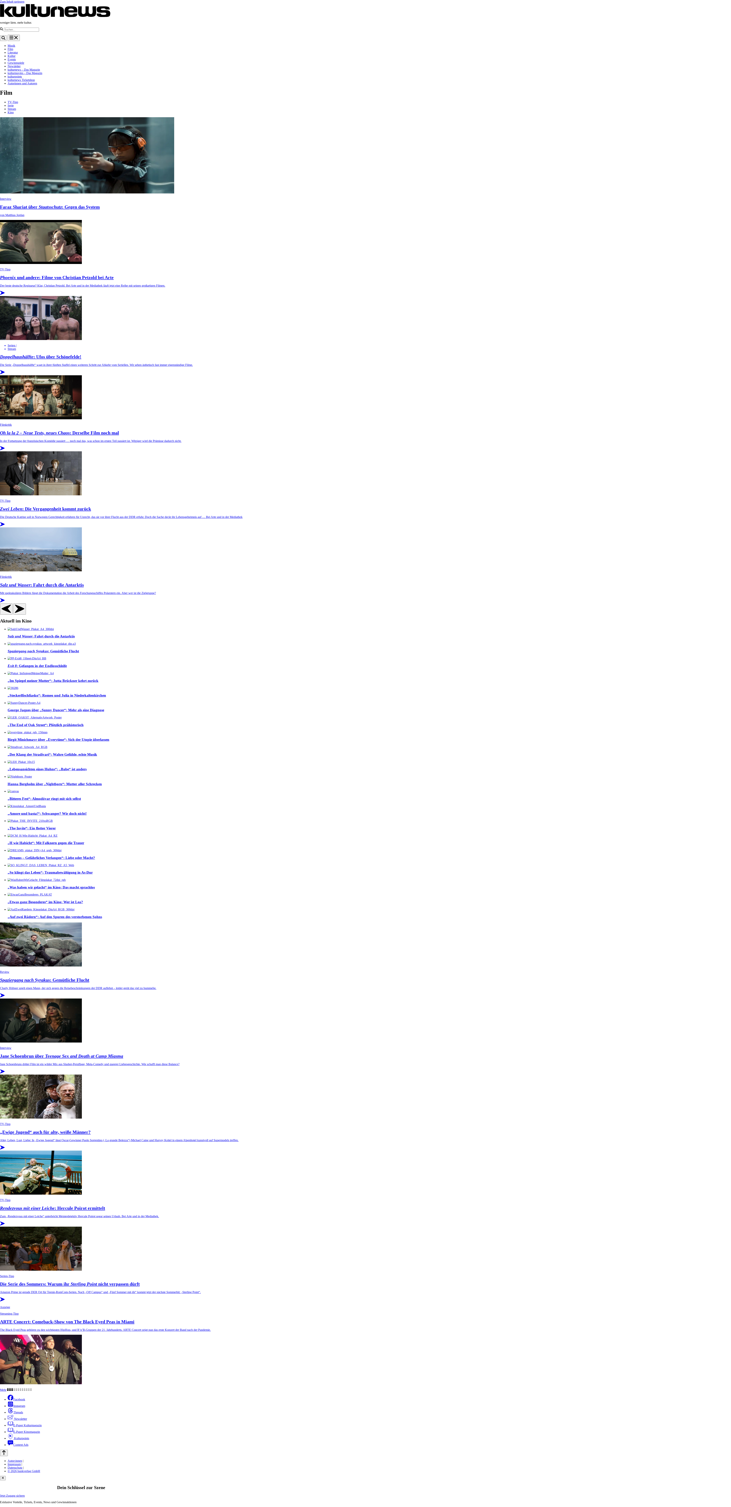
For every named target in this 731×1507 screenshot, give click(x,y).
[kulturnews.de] (55, 16)
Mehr (3, 1390)
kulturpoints (15, 76)
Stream (12, 109)
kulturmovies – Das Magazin (25, 73)
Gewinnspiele (16, 62)
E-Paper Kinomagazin (26, 1431)
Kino (11, 112)
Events (12, 59)
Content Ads (20, 1444)
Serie (11, 105)
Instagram (19, 1406)
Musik (11, 45)
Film (10, 49)
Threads (18, 1412)
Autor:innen (15, 1460)
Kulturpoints (21, 1438)
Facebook (19, 1399)
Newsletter (14, 66)
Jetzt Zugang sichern (12, 1495)
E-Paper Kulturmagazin (27, 1425)
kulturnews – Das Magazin (24, 69)
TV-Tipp (13, 102)
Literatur (13, 52)
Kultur (11, 56)
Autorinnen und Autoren (22, 83)
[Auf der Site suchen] (3, 38)
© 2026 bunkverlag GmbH (24, 1471)
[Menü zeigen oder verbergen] (14, 38)
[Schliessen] (3, 1478)
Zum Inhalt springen (12, 1)
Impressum (14, 1464)
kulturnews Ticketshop (21, 80)
